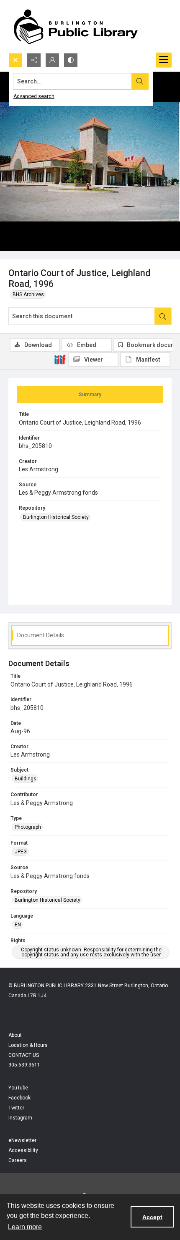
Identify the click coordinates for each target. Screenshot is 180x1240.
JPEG (21, 852)
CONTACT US (23, 1055)
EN (18, 925)
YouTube (18, 1088)
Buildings (25, 779)
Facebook (19, 1098)
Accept (152, 1217)
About (15, 1035)
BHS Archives (28, 294)
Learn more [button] (25, 1226)
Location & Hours (28, 1045)
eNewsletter (22, 1140)
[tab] (90, 394)
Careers (17, 1160)
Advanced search (33, 96)
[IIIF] (60, 359)
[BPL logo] (75, 26)
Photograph (28, 827)
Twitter (16, 1108)
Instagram (20, 1118)
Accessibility (23, 1150)
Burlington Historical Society (56, 517)
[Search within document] (162, 316)
